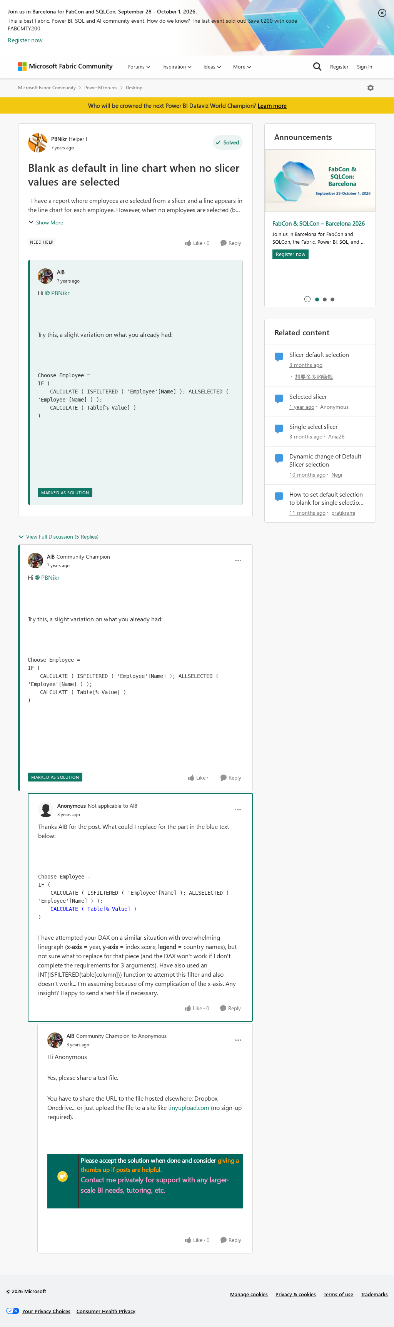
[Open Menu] (370, 87)
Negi (336, 474)
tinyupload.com (188, 1107)
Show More (49, 222)
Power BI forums (100, 87)
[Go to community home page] (65, 66)
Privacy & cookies (295, 1294)
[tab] (317, 299)
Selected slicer (308, 396)
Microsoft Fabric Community (47, 87)
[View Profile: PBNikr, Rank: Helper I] (37, 142)
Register (339, 66)
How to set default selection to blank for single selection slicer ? (326, 498)
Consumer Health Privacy (106, 1311)
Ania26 (336, 436)
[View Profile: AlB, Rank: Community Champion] (35, 560)
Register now (25, 40)
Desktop (134, 87)
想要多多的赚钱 (314, 376)
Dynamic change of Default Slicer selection (325, 460)
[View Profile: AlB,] (45, 276)
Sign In (364, 66)
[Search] (317, 66)
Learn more (272, 105)
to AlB (130, 805)
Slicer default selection (319, 354)
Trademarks (374, 1294)
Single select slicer (313, 426)
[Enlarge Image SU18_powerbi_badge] (62, 1176)
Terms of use (338, 1294)
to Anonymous (149, 1035)
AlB (61, 272)
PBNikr (59, 138)
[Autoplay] (307, 299)
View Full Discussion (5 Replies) (62, 536)
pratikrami (343, 512)
